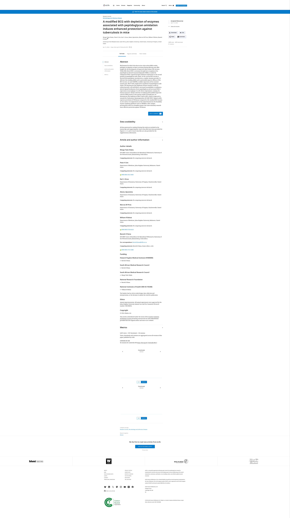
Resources (127, 477)
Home (118, 5)
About (143, 5)
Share (172, 37)
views (171, 42)
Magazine (129, 5)
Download (173, 33)
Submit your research (181, 5)
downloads (179, 42)
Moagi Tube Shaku (108, 37)
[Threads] (129, 488)
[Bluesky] (105, 488)
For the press (128, 475)
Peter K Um (117, 37)
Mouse (121, 435)
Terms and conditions (109, 479)
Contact (106, 477)
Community (137, 5)
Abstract (106, 62)
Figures (132, 54)
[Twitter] (113, 488)
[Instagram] (121, 488)
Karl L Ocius (124, 37)
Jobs (105, 472)
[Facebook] (133, 488)
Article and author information (109, 70)
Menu (114, 5)
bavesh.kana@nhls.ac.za (140, 242)
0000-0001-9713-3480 (127, 250)
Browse (123, 5)
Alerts (170, 5)
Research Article (107, 16)
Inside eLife (127, 472)
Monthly (144, 382)
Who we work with (108, 474)
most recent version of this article (148, 12)
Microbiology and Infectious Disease (112, 18)
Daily (139, 382)
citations (171, 44)
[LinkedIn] (109, 488)
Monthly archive (129, 474)
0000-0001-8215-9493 (127, 175)
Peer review (142, 54)
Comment (183, 37)
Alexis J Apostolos (133, 37)
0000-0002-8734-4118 (127, 230)
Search (163, 5)
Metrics (106, 74)
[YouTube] (125, 488)
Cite (183, 33)
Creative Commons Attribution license (173, 500)
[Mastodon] (117, 488)
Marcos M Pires (143, 37)
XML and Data (128, 479)
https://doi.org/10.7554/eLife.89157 (120, 47)
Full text (122, 54)
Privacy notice (145, 450)
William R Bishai (153, 37)
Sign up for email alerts (145, 446)
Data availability (108, 65)
